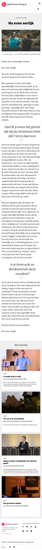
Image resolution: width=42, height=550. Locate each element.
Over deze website (7, 533)
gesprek (33, 54)
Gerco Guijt (9, 54)
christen (21, 54)
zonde (38, 54)
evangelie (27, 54)
